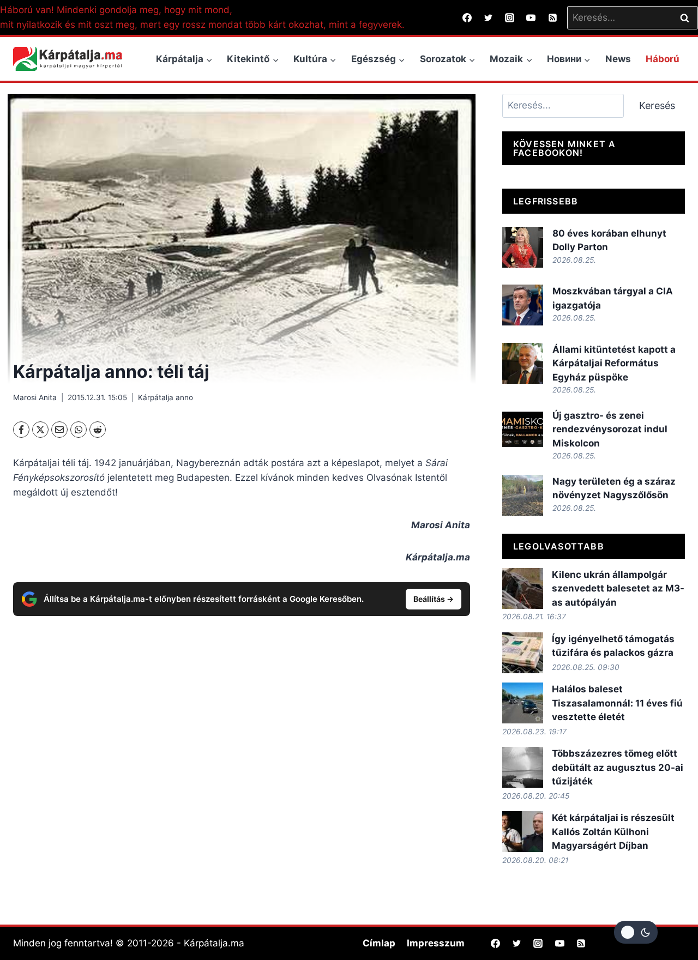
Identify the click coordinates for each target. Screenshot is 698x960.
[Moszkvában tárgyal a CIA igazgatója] (522, 305)
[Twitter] (488, 17)
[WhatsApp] (78, 429)
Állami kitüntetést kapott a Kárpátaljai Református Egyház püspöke (614, 363)
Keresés (657, 105)
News (618, 58)
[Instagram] (510, 17)
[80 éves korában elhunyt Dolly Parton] (522, 247)
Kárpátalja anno (165, 397)
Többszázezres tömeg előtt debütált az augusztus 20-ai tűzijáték (617, 767)
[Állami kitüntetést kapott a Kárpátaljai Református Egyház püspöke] (522, 363)
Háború (662, 58)
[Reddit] (97, 429)
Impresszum (436, 943)
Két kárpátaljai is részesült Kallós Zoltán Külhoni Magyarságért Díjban (613, 831)
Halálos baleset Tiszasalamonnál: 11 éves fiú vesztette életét (617, 703)
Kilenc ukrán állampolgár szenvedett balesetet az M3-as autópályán (618, 588)
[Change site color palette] (636, 932)
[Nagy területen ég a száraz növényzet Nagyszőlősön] (522, 495)
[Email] (59, 429)
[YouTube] (531, 17)
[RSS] (552, 17)
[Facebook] (467, 17)
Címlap (379, 943)
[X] (40, 429)
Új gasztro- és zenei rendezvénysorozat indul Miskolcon (609, 429)
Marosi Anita (35, 397)
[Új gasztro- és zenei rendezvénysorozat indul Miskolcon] (522, 429)
